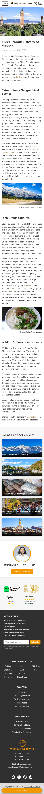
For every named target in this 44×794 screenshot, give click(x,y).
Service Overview (22, 706)
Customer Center (22, 721)
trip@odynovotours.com (22, 764)
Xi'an (22, 666)
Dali (29, 286)
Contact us (31, 417)
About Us (22, 692)
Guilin (21, 670)
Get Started (20, 571)
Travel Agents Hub (22, 696)
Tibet (36, 670)
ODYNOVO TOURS (32, 787)
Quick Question (22, 790)
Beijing (8, 666)
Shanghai (8, 670)
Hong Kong (22, 677)
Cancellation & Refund (22, 729)
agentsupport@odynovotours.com (22, 767)
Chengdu (8, 674)
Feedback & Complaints (22, 732)
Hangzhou (8, 677)
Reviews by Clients (22, 699)
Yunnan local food (18, 289)
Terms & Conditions (22, 725)
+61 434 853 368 (22, 756)
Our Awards (22, 703)
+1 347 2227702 (22, 753)
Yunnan (22, 674)
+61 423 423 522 (22, 759)
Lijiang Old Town (16, 77)
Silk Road (36, 666)
